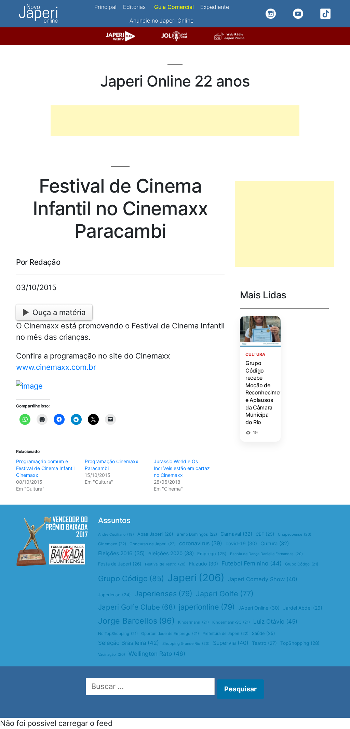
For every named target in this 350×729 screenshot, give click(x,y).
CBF (265, 534)
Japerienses (163, 593)
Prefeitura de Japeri (225, 633)
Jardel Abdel (302, 608)
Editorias (134, 6)
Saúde (263, 633)
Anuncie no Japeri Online (161, 20)
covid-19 (241, 543)
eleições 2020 (171, 553)
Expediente (214, 6)
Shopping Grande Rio (186, 643)
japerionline (207, 606)
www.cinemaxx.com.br (56, 367)
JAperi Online (259, 608)
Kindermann (193, 622)
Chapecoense (294, 534)
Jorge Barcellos (136, 621)
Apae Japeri (155, 534)
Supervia (230, 642)
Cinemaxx (112, 544)
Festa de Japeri (120, 564)
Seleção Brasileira (128, 642)
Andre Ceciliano (116, 534)
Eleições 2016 (121, 553)
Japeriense (114, 594)
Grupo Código (131, 578)
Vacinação (111, 654)
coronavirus (200, 543)
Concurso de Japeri (153, 544)
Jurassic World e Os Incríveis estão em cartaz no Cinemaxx (182, 468)
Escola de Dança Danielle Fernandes (266, 553)
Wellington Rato (157, 653)
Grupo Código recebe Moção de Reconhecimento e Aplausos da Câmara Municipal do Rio (266, 393)
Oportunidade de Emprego (170, 633)
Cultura (274, 544)
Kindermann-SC (231, 622)
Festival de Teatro (165, 564)
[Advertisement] (175, 120)
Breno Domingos (197, 534)
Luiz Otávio (275, 621)
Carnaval (236, 534)
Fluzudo (203, 564)
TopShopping (300, 643)
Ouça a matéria (58, 312)
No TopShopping (118, 633)
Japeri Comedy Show (262, 579)
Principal (105, 6)
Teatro (264, 643)
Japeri (196, 578)
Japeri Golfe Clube (136, 607)
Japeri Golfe (225, 593)
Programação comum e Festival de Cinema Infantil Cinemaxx (45, 468)
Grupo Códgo (301, 564)
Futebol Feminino (251, 563)
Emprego (212, 553)
